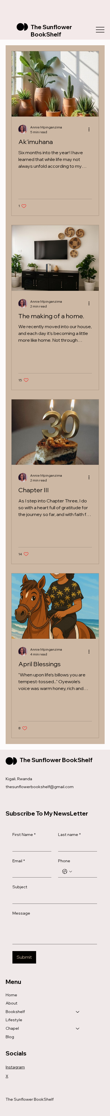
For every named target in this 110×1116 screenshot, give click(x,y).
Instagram (15, 1067)
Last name (69, 834)
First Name (24, 834)
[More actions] (91, 129)
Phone (64, 860)
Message (21, 913)
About (11, 1003)
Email (18, 860)
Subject (19, 886)
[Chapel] (78, 1028)
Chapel (12, 1028)
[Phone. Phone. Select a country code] (67, 871)
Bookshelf (15, 1011)
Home (11, 994)
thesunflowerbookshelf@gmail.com (40, 786)
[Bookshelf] (78, 1012)
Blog (10, 1036)
